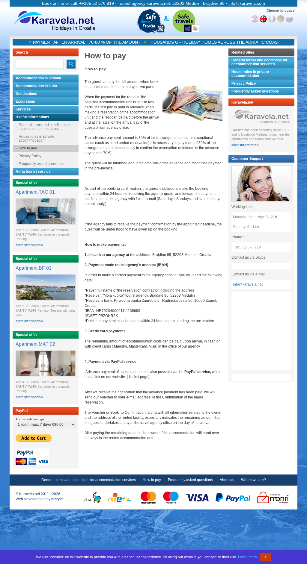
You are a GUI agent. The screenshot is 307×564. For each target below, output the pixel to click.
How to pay (28, 148)
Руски (289, 18)
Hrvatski (254, 18)
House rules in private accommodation (36, 138)
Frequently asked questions (41, 164)
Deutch (280, 18)
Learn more (247, 556)
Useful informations (32, 117)
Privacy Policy (30, 156)
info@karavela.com (246, 3)
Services (23, 109)
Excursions (25, 101)
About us (227, 480)
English (263, 18)
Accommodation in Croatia (38, 78)
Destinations (26, 94)
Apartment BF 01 (34, 268)
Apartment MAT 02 (35, 344)
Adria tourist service (33, 171)
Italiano (272, 18)
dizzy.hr (57, 499)
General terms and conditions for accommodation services (45, 127)
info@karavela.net (248, 284)
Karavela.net (55, 20)
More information (29, 245)
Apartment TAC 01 (35, 192)
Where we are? (253, 480)
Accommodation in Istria (36, 86)
